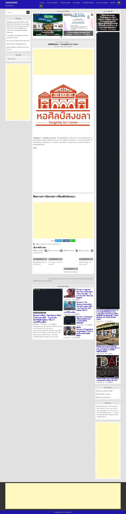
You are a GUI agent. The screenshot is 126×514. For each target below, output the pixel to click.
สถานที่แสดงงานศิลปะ (88, 3)
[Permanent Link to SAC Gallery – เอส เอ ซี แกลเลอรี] (55, 255)
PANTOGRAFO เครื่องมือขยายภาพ (16, 44)
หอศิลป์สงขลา (57, 244)
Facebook (67, 240)
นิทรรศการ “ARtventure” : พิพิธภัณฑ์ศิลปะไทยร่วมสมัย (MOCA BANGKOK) (84, 320)
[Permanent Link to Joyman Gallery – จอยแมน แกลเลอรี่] (86, 255)
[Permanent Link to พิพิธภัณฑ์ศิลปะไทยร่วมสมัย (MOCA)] (40, 255)
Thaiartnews (11, 2)
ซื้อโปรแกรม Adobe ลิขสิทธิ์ (104, 391)
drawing (40, 34)
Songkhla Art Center (46, 244)
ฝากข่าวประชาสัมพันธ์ (102, 3)
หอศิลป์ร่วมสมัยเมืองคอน (71, 272)
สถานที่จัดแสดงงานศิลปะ (63, 42)
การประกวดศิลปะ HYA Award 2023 (78, 32)
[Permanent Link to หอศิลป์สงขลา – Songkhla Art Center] (63, 106)
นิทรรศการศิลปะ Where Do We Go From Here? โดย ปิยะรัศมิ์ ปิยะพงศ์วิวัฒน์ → (71, 279)
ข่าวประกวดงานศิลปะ (52, 3)
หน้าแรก (42, 3)
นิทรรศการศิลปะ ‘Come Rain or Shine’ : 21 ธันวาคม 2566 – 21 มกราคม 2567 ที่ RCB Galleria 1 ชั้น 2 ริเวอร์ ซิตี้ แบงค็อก (47, 318)
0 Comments (56, 34)
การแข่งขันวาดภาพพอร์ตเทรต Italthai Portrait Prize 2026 (48, 31)
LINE (74, 240)
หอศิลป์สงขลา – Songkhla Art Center (63, 44)
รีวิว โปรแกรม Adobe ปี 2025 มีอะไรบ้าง (18, 41)
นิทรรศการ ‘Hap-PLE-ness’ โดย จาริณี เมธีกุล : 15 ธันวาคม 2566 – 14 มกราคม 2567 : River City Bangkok (84, 294)
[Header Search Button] (41, 6)
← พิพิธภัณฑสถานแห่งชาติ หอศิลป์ (42, 281)
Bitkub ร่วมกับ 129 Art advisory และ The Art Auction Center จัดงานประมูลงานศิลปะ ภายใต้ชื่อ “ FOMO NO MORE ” (107, 349)
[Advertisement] (63, 62)
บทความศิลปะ (76, 3)
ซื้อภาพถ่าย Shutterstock (103, 397)
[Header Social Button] (119, 2)
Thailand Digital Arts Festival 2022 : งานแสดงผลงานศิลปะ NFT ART (107, 379)
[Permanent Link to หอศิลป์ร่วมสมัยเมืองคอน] (71, 260)
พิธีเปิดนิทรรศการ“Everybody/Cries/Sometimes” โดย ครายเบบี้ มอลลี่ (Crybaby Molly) (84, 331)
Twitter (59, 240)
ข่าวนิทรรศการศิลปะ (65, 3)
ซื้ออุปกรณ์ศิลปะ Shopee (103, 394)
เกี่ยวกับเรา (113, 3)
